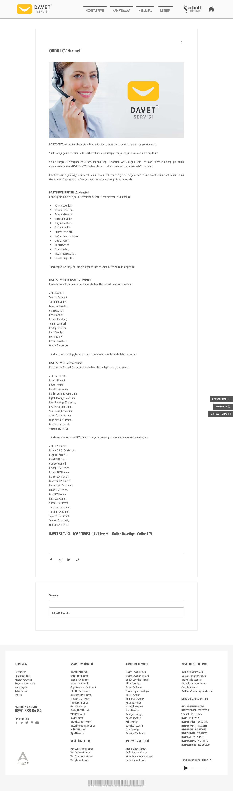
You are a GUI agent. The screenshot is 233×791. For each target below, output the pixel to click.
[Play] (186, 768)
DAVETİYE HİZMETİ (137, 664)
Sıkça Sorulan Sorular (25, 683)
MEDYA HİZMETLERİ (137, 740)
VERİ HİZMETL (78, 740)
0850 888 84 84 (28, 710)
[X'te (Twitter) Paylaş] (60, 559)
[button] (95, 9)
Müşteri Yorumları (23, 680)
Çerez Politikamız (189, 687)
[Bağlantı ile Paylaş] (77, 559)
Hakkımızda (20, 672)
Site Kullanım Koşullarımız (193, 683)
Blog (17, 699)
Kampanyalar (21, 687)
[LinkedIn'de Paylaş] (68, 559)
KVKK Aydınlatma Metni (192, 672)
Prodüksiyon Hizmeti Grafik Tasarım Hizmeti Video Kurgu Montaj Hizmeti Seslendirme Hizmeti (139, 754)
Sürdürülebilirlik (22, 676)
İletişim (18, 695)
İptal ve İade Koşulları (191, 680)
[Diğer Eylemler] (181, 42)
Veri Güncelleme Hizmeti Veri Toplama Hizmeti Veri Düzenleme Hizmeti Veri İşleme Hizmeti (81, 754)
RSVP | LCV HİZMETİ (81, 664)
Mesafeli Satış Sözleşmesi (193, 676)
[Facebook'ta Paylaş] (51, 559)
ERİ (88, 740)
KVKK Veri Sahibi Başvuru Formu (196, 691)
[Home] (211, 8)
